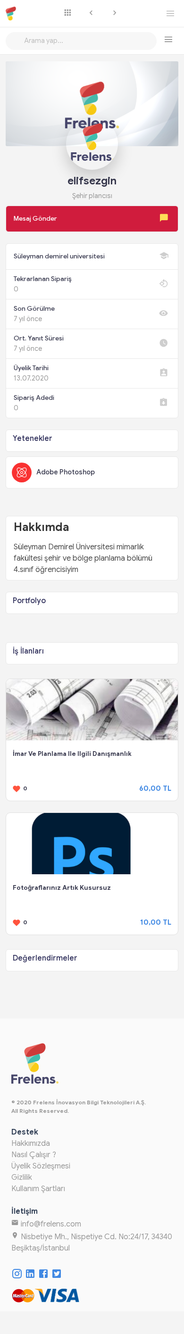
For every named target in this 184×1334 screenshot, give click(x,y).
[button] (168, 39)
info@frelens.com (50, 1224)
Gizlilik (21, 1177)
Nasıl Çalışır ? (33, 1155)
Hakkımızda (30, 1143)
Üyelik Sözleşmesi (40, 1166)
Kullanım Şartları (38, 1188)
